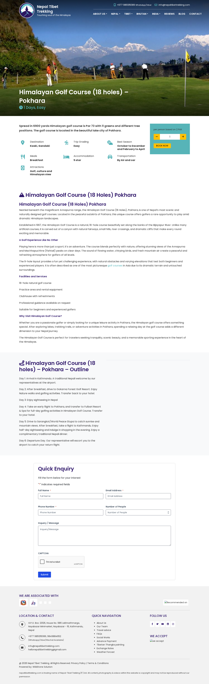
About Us (101, 622)
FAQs (99, 633)
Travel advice (104, 630)
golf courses (115, 265)
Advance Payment (107, 641)
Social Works (103, 637)
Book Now (162, 145)
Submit (44, 574)
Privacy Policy (78, 663)
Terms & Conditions (98, 663)
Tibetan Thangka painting (110, 644)
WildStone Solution (42, 666)
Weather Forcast (106, 652)
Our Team (102, 626)
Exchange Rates (105, 648)
